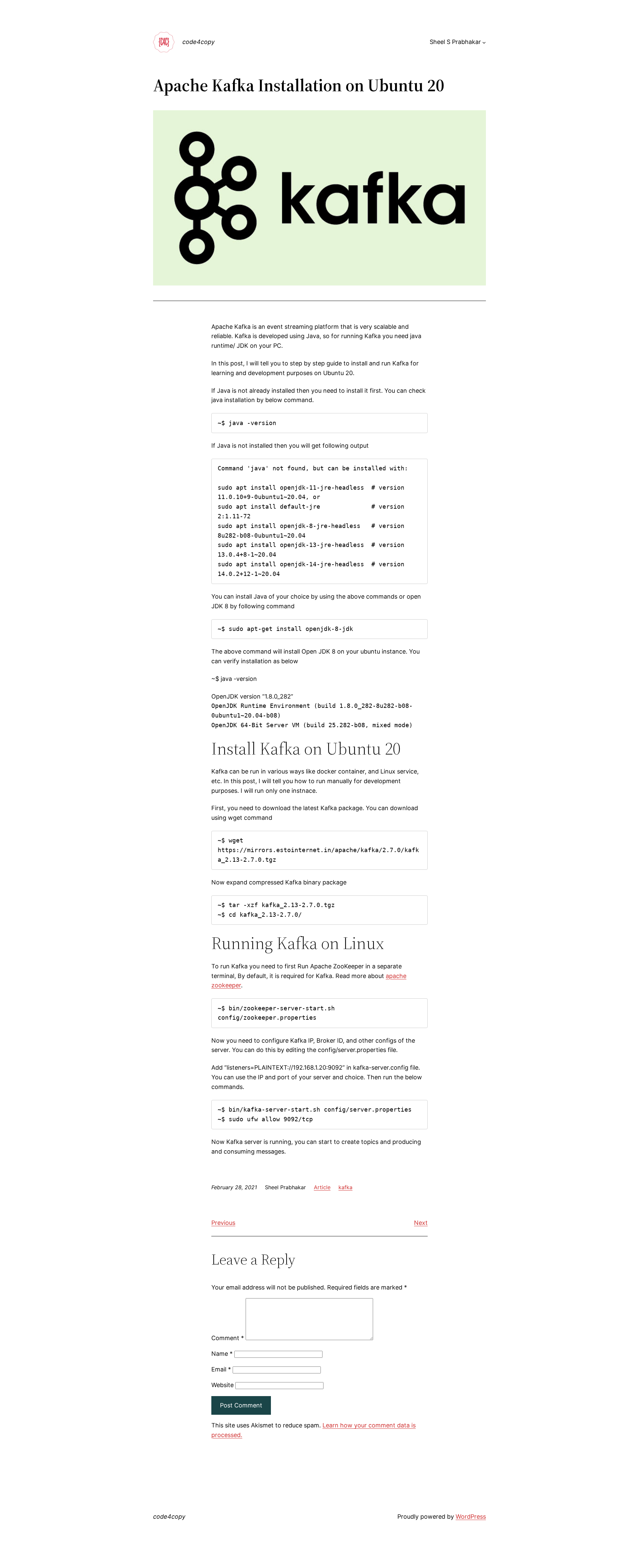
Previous (223, 1222)
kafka (345, 1187)
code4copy (198, 41)
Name (222, 1353)
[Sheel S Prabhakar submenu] (484, 42)
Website (222, 1384)
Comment (227, 1337)
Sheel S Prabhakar (455, 41)
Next (421, 1222)
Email (221, 1369)
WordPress (471, 1516)
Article (322, 1187)
